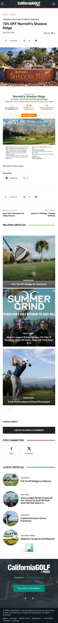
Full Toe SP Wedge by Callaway (29, 284)
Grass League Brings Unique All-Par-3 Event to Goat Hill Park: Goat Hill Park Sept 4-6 (29, 340)
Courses (12, 14)
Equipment (28, 280)
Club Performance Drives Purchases (29, 401)
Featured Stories (20, 19)
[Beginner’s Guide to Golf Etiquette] (11, 538)
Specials (34, 19)
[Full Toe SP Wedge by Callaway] (29, 259)
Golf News (29, 333)
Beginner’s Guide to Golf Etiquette (38, 539)
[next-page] (9, 410)
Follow (29, 447)
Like (11, 447)
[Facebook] (25, 598)
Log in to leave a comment (29, 430)
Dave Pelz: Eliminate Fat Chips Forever (13, 214)
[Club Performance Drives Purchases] (29, 376)
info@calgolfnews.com (34, 577)
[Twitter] (32, 598)
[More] (36, 41)
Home (5, 14)
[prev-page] (4, 410)
